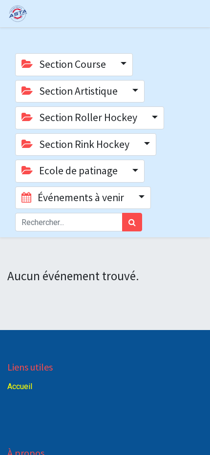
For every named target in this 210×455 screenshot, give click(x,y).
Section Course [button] (72, 64)
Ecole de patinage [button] (78, 170)
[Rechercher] (132, 222)
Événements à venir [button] (81, 197)
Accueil (19, 386)
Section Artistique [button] (78, 91)
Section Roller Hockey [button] (88, 117)
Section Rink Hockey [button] (84, 144)
